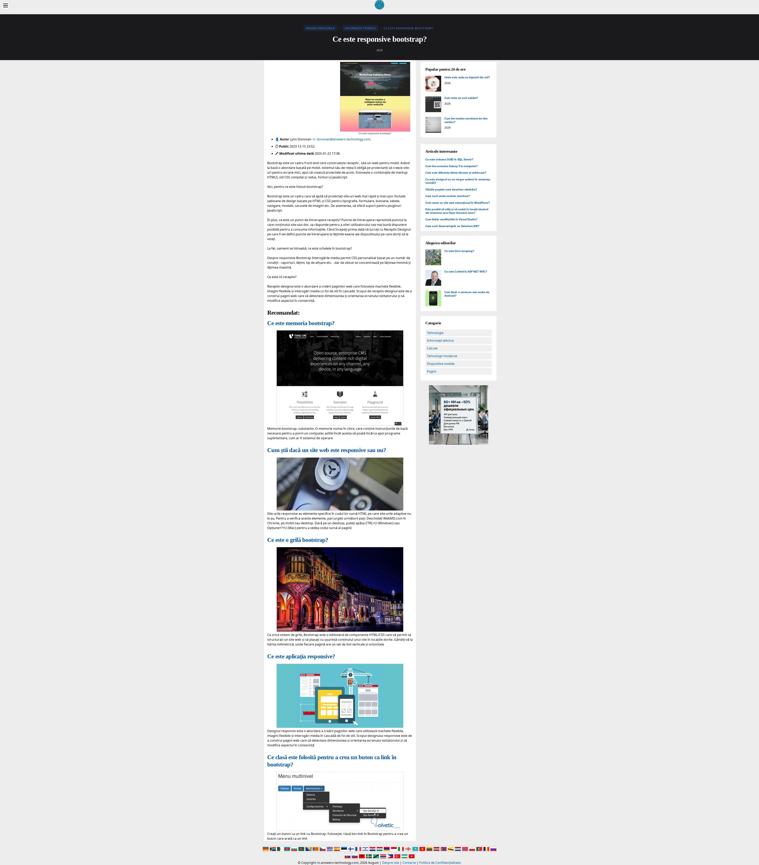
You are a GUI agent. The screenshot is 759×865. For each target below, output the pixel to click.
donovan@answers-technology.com (343, 139)
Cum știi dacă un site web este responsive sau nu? (326, 450)
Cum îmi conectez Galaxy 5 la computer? (451, 166)
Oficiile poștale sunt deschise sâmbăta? (451, 189)
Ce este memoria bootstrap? (301, 323)
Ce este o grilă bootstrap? (297, 540)
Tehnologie (435, 333)
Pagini (431, 371)
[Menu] (5, 5)
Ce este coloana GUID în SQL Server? (449, 159)
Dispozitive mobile (440, 364)
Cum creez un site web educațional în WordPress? (457, 202)
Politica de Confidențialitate (439, 862)
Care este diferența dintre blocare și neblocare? (455, 172)
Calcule (432, 348)
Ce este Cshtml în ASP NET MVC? (465, 271)
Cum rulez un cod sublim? (461, 97)
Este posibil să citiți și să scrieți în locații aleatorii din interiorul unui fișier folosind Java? (456, 211)
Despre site (390, 862)
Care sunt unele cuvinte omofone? (447, 196)
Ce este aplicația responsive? (301, 656)
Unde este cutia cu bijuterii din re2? (467, 77)
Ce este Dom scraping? (459, 251)
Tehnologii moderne (442, 356)
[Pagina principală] (379, 4)
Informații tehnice (440, 340)
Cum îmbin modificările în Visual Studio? (451, 219)
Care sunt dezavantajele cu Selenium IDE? (452, 226)
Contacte (409, 862)
